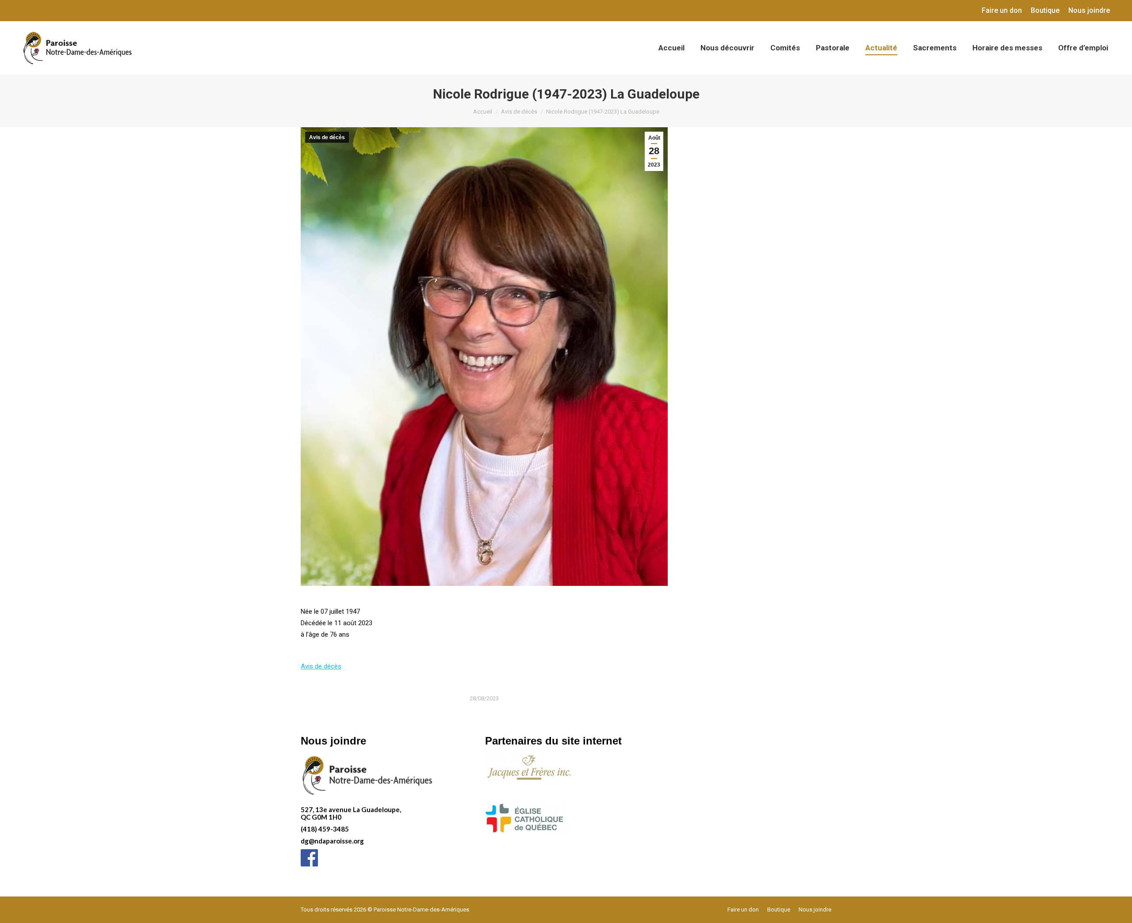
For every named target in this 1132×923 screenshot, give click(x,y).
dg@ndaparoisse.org (332, 841)
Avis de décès (327, 137)
